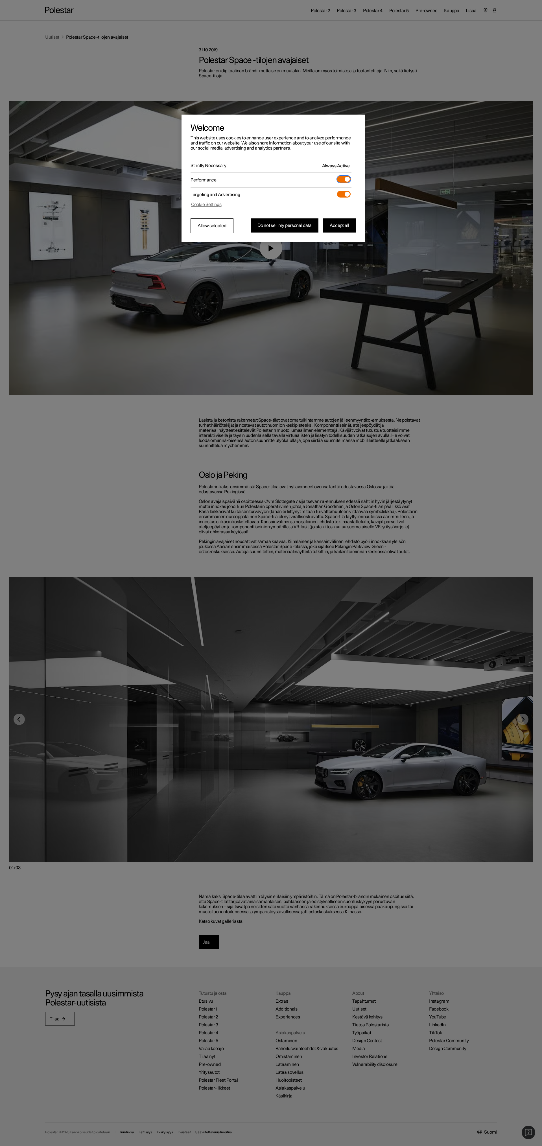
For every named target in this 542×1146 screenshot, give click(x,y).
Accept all (339, 225)
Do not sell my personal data (284, 225)
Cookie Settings (206, 204)
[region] (273, 178)
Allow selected (212, 225)
